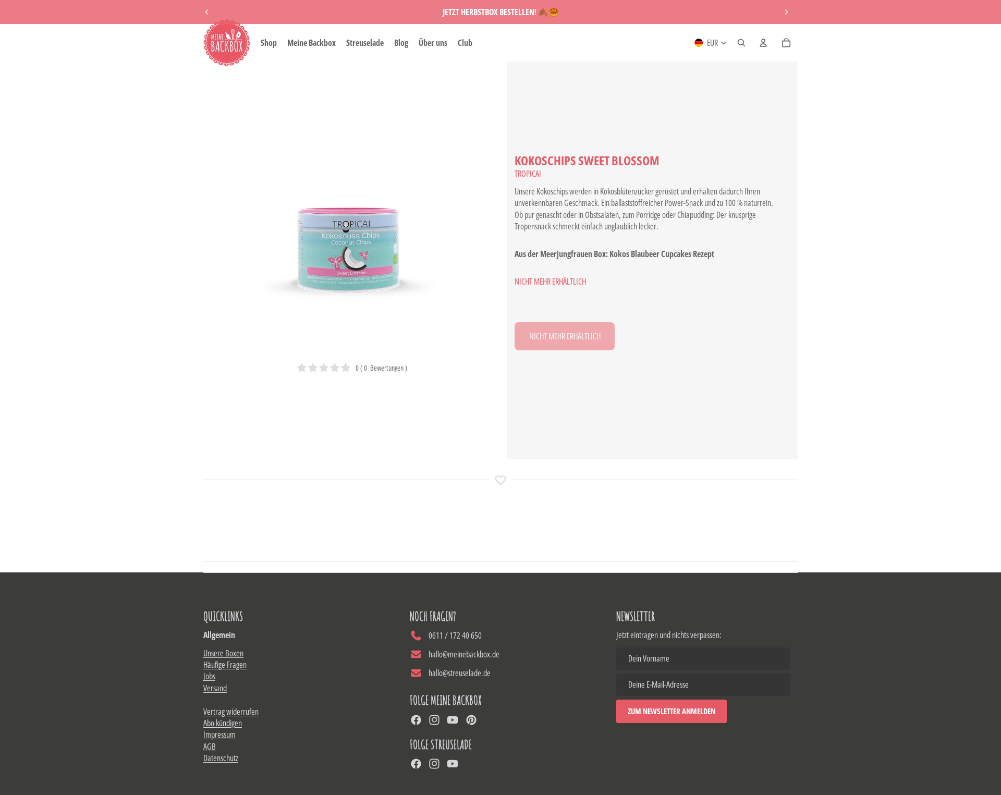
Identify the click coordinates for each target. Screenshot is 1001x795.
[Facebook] (416, 720)
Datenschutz (220, 758)
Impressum (219, 734)
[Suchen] (741, 42)
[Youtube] (452, 720)
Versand (215, 688)
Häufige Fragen (225, 664)
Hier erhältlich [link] (565, 336)
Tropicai (528, 173)
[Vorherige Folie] (207, 12)
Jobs (209, 676)
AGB (209, 746)
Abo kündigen (222, 723)
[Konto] (763, 42)
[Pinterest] (471, 720)
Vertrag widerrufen (231, 711)
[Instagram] (434, 720)
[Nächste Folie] (786, 12)
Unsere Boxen (223, 653)
